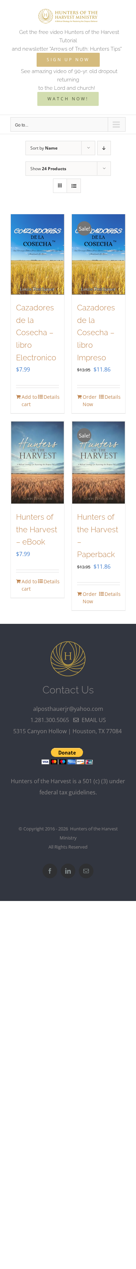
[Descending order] (104, 148)
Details (51, 397)
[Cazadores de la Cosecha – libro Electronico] (37, 254)
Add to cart (29, 401)
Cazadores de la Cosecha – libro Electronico (36, 332)
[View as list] (74, 186)
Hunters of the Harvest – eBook (36, 529)
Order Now (90, 401)
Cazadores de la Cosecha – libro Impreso (96, 332)
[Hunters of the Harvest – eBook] (37, 462)
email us (92, 720)
